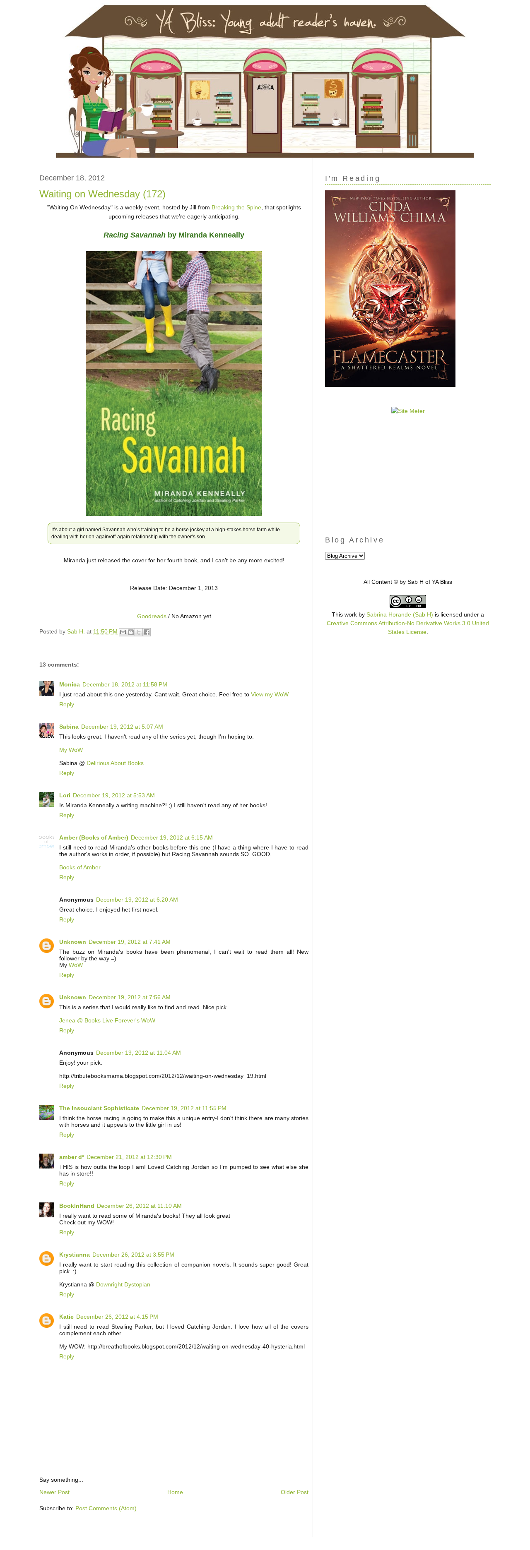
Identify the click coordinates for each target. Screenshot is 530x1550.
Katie (66, 1316)
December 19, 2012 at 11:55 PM (184, 1108)
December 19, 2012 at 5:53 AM (114, 795)
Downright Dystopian (123, 1284)
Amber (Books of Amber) (93, 837)
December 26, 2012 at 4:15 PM (117, 1316)
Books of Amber (80, 867)
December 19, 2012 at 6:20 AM (137, 899)
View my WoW (270, 694)
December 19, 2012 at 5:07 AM (122, 726)
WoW (76, 965)
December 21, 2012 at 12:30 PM (129, 1157)
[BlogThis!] (131, 632)
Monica (69, 684)
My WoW (71, 749)
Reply (66, 704)
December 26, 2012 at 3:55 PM (133, 1254)
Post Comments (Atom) (106, 1508)
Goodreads (151, 616)
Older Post (294, 1492)
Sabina (69, 726)
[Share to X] (139, 632)
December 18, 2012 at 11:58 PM (124, 684)
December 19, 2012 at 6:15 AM (172, 837)
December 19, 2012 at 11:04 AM (138, 1052)
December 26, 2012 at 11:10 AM (139, 1205)
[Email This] (123, 632)
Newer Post (54, 1492)
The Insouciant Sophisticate (99, 1108)
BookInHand (76, 1205)
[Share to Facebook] (146, 632)
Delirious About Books (115, 763)
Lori (64, 795)
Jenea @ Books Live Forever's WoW (107, 1020)
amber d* (71, 1157)
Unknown (72, 941)
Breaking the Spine (236, 207)
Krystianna (74, 1254)
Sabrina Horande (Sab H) (399, 614)
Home (175, 1492)
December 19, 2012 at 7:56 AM (130, 997)
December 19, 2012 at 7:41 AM (130, 941)
